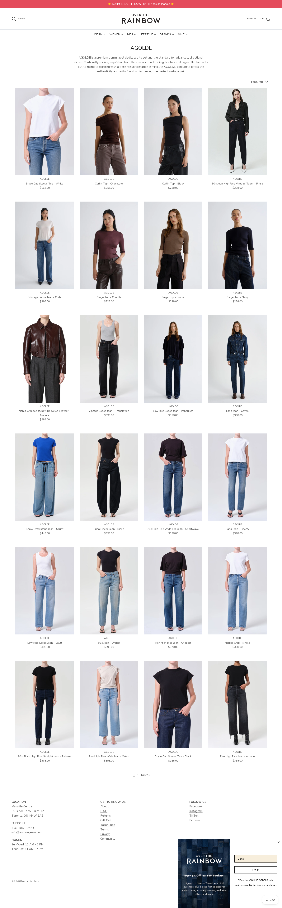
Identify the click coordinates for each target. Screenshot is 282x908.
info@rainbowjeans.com (27, 832)
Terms (104, 829)
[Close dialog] (278, 842)
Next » (145, 775)
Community (107, 839)
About (104, 806)
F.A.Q (103, 811)
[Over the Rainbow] (141, 19)
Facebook (195, 806)
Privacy (105, 834)
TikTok (193, 816)
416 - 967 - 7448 (23, 828)
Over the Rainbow (30, 881)
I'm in (256, 870)
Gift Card (106, 820)
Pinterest (195, 820)
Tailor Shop (107, 825)
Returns (105, 816)
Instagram (196, 811)
